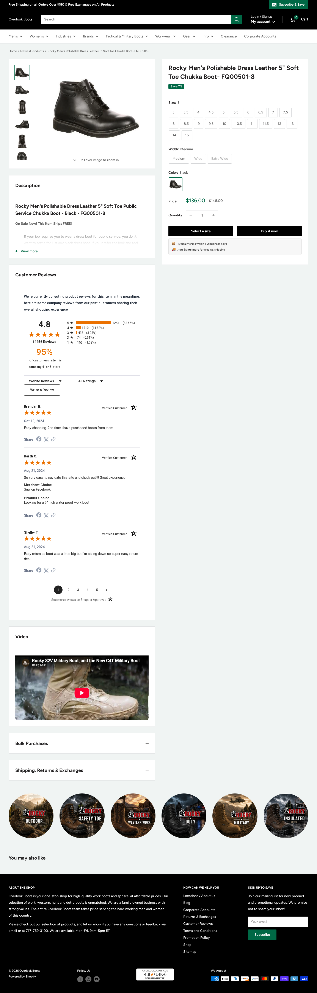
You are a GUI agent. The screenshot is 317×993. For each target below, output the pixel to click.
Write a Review (42, 390)
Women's (37, 36)
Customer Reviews (198, 924)
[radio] (103, 322)
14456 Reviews (49, 342)
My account (261, 21)
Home (13, 51)
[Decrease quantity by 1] (190, 215)
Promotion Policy (196, 938)
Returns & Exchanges (199, 917)
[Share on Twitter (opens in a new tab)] (46, 439)
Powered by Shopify (22, 976)
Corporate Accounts (260, 36)
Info (206, 36)
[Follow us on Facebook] (80, 979)
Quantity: (175, 215)
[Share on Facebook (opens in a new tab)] (38, 439)
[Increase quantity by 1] (213, 215)
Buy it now (269, 231)
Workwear (163, 36)
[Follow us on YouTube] (97, 979)
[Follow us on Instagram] (88, 979)
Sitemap (189, 952)
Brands (88, 36)
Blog (186, 903)
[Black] (175, 184)
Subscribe (262, 935)
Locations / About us (199, 896)
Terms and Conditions (200, 931)
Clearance (229, 36)
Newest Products (32, 51)
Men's (13, 36)
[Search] (236, 19)
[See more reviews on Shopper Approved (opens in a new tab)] (53, 439)
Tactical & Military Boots (124, 36)
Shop (187, 945)
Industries (63, 36)
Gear (187, 36)
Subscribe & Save (291, 4)
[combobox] (136, 19)
